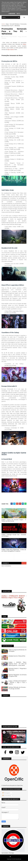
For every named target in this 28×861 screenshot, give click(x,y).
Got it (18, 13)
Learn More (11, 13)
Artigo (7, 24)
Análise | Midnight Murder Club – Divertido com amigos (14, 535)
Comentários (7, 795)
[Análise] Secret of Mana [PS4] (17, 656)
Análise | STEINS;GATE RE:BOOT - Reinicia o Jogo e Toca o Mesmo (17, 682)
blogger (24, 563)
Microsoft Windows (15, 24)
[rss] (10, 856)
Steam (24, 44)
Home (3, 24)
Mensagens (6, 793)
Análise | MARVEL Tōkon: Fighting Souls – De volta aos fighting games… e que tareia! (17, 664)
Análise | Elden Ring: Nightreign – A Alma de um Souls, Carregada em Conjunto (14, 550)
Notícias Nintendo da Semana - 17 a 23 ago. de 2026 (17, 688)
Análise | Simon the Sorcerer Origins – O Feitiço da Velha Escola (14, 520)
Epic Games (11, 49)
